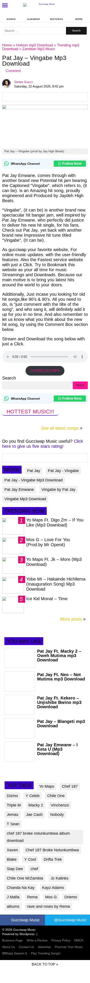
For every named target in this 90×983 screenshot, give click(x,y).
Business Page (12, 940)
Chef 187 (70, 786)
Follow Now (71, 163)
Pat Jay (33, 471)
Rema (32, 897)
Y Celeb (33, 796)
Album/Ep (33, 19)
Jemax (12, 814)
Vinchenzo (60, 805)
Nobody (57, 814)
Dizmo (12, 796)
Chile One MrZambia (25, 878)
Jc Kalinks (59, 878)
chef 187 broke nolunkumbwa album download (38, 837)
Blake (12, 859)
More (79, 19)
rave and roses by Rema (48, 906)
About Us (8, 947)
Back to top (43, 964)
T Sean (13, 824)
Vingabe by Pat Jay (58, 489)
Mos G (51, 897)
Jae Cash (34, 814)
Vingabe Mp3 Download (25, 499)
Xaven (12, 850)
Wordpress (27, 934)
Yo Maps (46, 786)
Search (9, 378)
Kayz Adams (53, 887)
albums (13, 906)
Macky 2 (35, 805)
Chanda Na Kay (21, 887)
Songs (11, 19)
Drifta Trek (53, 859)
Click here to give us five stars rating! (42, 444)
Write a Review (37, 940)
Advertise (44, 947)
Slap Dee (15, 869)
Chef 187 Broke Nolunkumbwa (52, 850)
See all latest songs (60, 428)
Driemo (70, 897)
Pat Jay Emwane (19, 489)
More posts (73, 619)
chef (34, 869)
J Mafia (13, 897)
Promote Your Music (69, 947)
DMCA (78, 940)
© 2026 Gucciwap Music (19, 929)
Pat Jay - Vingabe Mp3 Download (33, 480)
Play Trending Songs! (46, 953)
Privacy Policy (60, 940)
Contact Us (26, 947)
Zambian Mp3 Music (38, 49)
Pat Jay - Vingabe (63, 471)
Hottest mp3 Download (34, 45)
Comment (13, 71)
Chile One (56, 796)
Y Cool (30, 859)
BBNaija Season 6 (14, 953)
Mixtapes (56, 19)
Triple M (14, 805)
